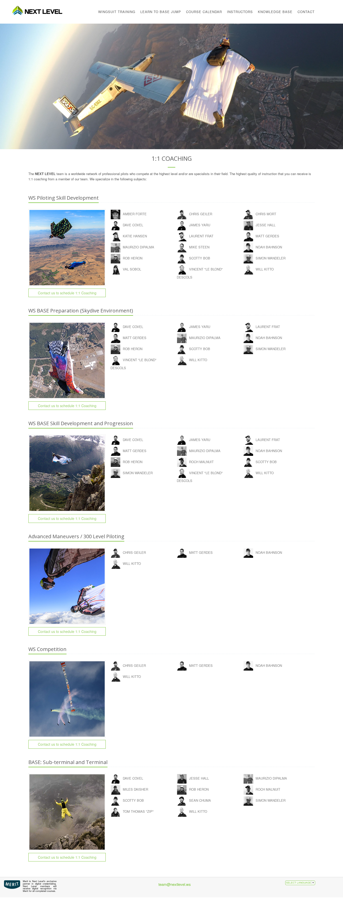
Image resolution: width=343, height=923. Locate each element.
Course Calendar (204, 11)
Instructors (240, 11)
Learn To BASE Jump (160, 11)
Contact (306, 11)
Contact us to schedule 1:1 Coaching (67, 292)
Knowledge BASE (275, 11)
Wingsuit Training (116, 11)
